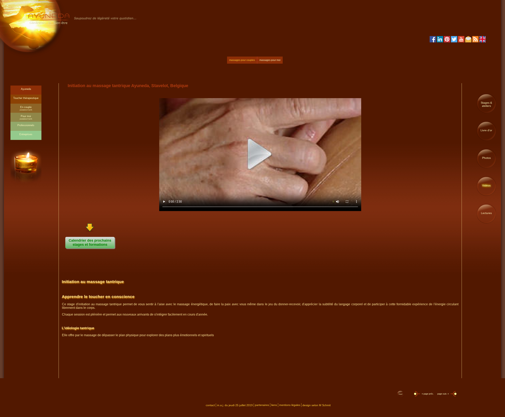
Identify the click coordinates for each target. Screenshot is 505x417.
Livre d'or (486, 130)
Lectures (486, 213)
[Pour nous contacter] (468, 41)
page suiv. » (443, 394)
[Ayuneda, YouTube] (461, 41)
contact (210, 405)
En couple (26, 108)
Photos (486, 157)
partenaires (262, 405)
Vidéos (486, 185)
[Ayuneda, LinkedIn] (440, 41)
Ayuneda (26, 88)
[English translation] (482, 41)
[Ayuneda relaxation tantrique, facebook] (433, 41)
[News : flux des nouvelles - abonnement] (475, 41)
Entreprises (25, 134)
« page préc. (427, 394)
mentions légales (289, 405)
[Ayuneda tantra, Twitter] (454, 41)
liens (274, 405)
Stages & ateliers (486, 104)
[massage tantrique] (82, 24)
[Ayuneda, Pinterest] (447, 41)
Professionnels (25, 125)
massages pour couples (242, 60)
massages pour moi (270, 60)
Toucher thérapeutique (25, 98)
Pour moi (26, 117)
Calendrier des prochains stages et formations (90, 242)
